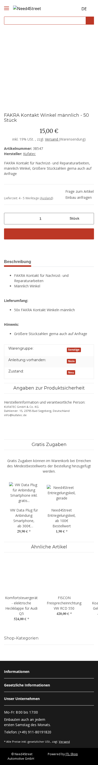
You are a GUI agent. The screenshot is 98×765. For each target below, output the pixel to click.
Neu (71, 372)
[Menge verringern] (9, 218)
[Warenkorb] (73, 9)
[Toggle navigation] (6, 4)
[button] (64, 9)
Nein (71, 361)
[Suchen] (90, 21)
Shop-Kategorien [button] (21, 638)
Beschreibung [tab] (17, 262)
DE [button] (84, 9)
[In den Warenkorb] (49, 233)
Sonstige (74, 349)
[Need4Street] (27, 7)
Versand (52, 139)
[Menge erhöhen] (88, 218)
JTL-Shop (72, 754)
